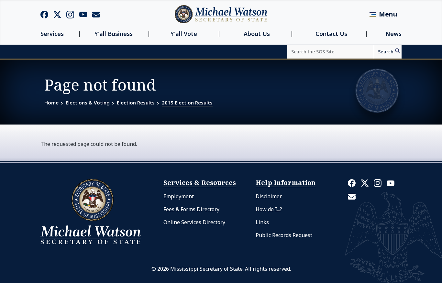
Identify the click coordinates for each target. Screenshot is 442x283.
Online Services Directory (194, 222)
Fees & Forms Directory (191, 209)
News (393, 34)
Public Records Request (284, 235)
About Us (257, 34)
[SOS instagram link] (70, 14)
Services (52, 34)
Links (262, 222)
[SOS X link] (57, 14)
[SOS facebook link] (44, 14)
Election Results (136, 102)
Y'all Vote (184, 34)
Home (51, 102)
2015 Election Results (187, 102)
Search (385, 52)
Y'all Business (113, 34)
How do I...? (269, 209)
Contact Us (331, 34)
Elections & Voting (88, 102)
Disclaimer (269, 196)
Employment (178, 196)
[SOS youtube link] (83, 14)
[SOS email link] (96, 14)
